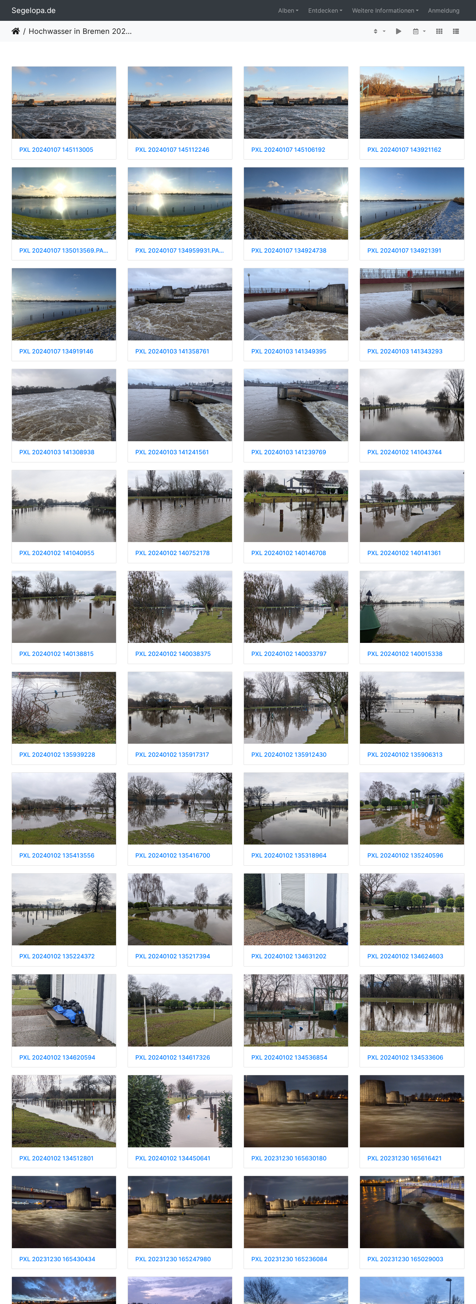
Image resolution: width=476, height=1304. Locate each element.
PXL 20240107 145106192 (288, 149)
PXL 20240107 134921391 (404, 250)
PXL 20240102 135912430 (289, 754)
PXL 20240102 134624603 (405, 956)
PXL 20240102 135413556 (56, 855)
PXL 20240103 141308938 (56, 452)
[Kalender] (419, 31)
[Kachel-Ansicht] (439, 31)
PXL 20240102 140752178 (172, 553)
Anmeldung (444, 10)
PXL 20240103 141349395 (289, 351)
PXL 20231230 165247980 (173, 1259)
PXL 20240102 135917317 (172, 754)
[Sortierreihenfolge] (378, 31)
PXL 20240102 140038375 (173, 653)
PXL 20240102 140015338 (405, 653)
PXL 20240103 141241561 (172, 452)
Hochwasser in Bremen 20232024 (80, 31)
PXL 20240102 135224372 (57, 956)
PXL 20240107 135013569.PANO (64, 250)
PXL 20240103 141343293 (405, 351)
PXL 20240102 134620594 (57, 1057)
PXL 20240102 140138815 (56, 653)
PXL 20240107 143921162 (404, 149)
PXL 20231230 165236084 (289, 1259)
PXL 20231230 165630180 (289, 1158)
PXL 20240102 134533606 (405, 1057)
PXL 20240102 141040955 (56, 553)
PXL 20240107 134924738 (289, 250)
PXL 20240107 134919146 (56, 351)
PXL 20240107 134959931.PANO (180, 250)
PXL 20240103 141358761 (172, 351)
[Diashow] (399, 31)
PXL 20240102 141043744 (404, 452)
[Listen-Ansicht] (455, 31)
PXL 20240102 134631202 (289, 956)
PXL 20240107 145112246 (172, 149)
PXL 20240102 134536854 (289, 1057)
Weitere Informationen (383, 10)
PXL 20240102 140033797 (289, 653)
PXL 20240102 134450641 (172, 1158)
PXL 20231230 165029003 (405, 1259)
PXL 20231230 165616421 (404, 1158)
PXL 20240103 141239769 (288, 452)
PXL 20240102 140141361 (404, 553)
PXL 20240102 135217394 (172, 956)
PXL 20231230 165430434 (57, 1259)
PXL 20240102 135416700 (172, 855)
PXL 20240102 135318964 (289, 855)
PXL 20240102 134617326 (172, 1057)
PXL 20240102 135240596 (405, 855)
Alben (286, 10)
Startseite (16, 31)
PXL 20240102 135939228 (57, 754)
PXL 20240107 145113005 (56, 149)
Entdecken (323, 10)
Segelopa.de (34, 10)
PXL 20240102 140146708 (288, 553)
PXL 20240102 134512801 (56, 1158)
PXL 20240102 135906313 (405, 754)
